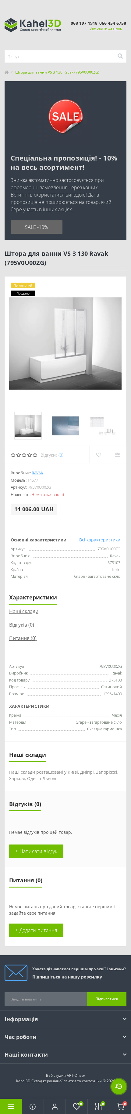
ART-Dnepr (76, 1075)
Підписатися (106, 998)
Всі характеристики (99, 540)
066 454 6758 (112, 23)
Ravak (37, 473)
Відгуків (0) (21, 624)
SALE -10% (36, 227)
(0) (60, 455)
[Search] (120, 56)
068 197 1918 (84, 23)
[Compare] (117, 454)
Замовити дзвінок (106, 28)
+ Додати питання (36, 930)
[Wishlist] (98, 454)
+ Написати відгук (36, 851)
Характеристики (33, 597)
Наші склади (23, 611)
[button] (55, 1106)
